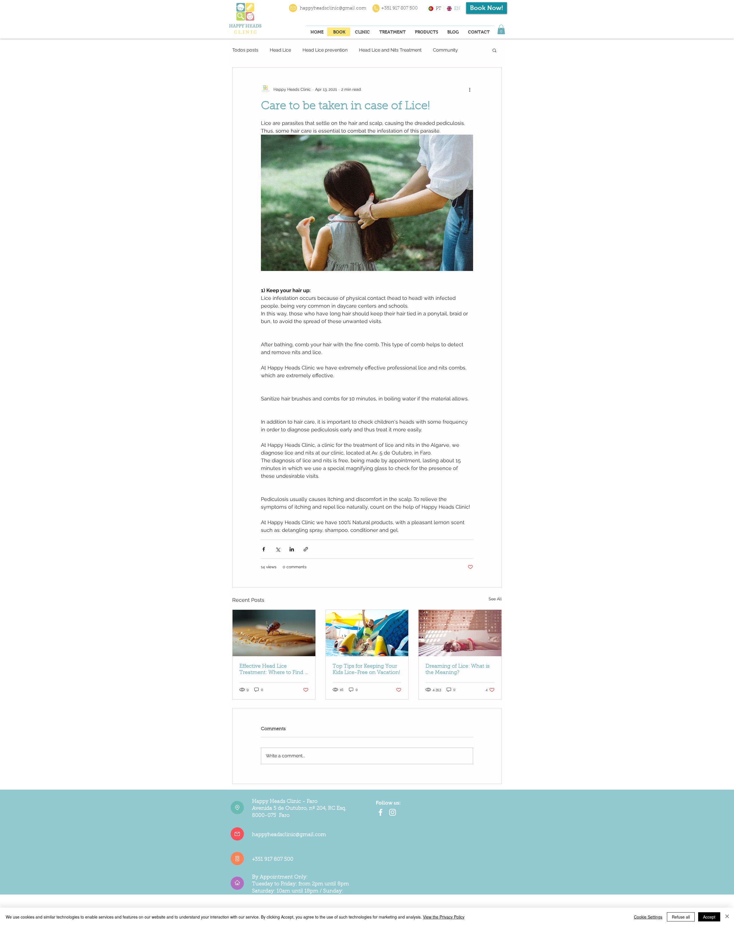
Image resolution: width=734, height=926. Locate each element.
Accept (709, 917)
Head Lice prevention (325, 50)
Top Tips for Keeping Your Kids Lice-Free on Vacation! (366, 669)
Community (445, 50)
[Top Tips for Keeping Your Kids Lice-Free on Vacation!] (367, 633)
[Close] (727, 916)
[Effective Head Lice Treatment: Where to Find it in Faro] (274, 633)
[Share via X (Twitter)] (277, 549)
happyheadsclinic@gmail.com (333, 8)
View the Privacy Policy (443, 917)
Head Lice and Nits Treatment (390, 50)
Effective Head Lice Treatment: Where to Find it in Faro (273, 670)
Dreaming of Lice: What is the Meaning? (457, 669)
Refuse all (681, 917)
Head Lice (280, 50)
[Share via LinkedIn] (291, 549)
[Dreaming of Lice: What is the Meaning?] (460, 633)
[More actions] (469, 89)
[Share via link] (306, 549)
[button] (501, 29)
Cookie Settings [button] (648, 917)
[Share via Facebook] (263, 549)
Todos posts (245, 50)
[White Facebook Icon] (380, 812)
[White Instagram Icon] (392, 812)
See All (495, 599)
